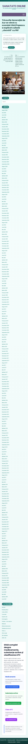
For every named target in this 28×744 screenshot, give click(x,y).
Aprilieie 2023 (5, 203)
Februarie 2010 (5, 573)
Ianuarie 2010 (5, 575)
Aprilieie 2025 (5, 147)
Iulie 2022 (4, 225)
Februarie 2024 (5, 180)
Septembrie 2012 (5, 500)
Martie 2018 (4, 346)
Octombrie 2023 (5, 189)
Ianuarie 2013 (5, 491)
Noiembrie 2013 (5, 468)
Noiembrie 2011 (5, 524)
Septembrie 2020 (5, 276)
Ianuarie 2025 (5, 154)
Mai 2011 (4, 538)
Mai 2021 (4, 257)
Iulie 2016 (4, 393)
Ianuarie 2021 (5, 267)
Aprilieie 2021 (5, 260)
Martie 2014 (4, 458)
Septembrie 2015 (5, 416)
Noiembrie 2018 (5, 327)
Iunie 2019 (4, 311)
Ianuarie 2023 (5, 210)
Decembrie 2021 (5, 241)
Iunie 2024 (4, 171)
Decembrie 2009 (5, 578)
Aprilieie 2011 (5, 540)
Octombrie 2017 (5, 358)
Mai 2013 (4, 482)
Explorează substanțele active (13, 703)
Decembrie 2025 (5, 129)
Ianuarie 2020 (5, 295)
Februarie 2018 (5, 348)
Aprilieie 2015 (5, 428)
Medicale (4, 623)
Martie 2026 (4, 122)
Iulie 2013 (4, 477)
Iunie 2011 (4, 536)
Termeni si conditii (11, 739)
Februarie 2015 (5, 433)
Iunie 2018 (4, 339)
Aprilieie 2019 (5, 316)
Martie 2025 (4, 150)
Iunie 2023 (4, 199)
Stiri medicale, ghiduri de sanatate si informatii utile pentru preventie (14, 9)
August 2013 (4, 475)
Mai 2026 (4, 117)
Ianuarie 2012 (5, 519)
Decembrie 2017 (5, 353)
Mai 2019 (4, 313)
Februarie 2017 (5, 377)
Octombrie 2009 (5, 582)
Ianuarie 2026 (5, 126)
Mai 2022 (4, 229)
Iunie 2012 (4, 507)
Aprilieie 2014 (5, 456)
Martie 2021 (4, 262)
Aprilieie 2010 (5, 568)
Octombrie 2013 (5, 470)
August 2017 (4, 362)
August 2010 (4, 559)
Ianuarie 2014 (5, 463)
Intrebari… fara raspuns (7, 621)
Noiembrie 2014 (5, 440)
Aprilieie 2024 (5, 175)
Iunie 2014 (4, 451)
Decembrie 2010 (5, 550)
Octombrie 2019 (5, 302)
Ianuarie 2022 (5, 239)
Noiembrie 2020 (5, 271)
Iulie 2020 (4, 281)
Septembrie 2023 (5, 192)
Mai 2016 (4, 398)
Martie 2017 (4, 374)
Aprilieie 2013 (5, 484)
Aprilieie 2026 (5, 119)
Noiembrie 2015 (5, 412)
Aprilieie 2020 (5, 288)
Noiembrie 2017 (5, 355)
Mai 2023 (4, 201)
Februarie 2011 (5, 545)
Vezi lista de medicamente (12, 686)
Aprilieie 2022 (5, 232)
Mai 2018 (4, 341)
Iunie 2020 (4, 283)
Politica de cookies (12, 742)
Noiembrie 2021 (5, 243)
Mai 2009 (4, 594)
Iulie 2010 (4, 561)
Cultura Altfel (5, 612)
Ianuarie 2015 (5, 435)
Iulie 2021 (4, 253)
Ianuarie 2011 (5, 547)
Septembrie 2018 (5, 332)
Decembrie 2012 (5, 493)
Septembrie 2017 (5, 360)
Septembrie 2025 (5, 136)
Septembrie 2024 (5, 164)
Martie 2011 (4, 543)
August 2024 (4, 166)
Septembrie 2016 (5, 388)
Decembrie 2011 (5, 522)
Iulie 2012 (4, 505)
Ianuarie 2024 (5, 182)
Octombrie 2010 (5, 554)
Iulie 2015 (4, 421)
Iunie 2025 (4, 143)
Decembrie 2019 (5, 297)
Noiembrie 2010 (5, 552)
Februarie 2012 (5, 517)
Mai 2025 (4, 145)
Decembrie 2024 (5, 157)
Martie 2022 (4, 234)
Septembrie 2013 (5, 472)
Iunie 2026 (4, 115)
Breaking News (11, 47)
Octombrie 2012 (5, 498)
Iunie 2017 (4, 367)
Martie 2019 (4, 318)
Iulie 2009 (4, 589)
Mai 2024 (4, 173)
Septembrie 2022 (5, 220)
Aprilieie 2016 (5, 400)
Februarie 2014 (5, 461)
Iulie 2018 (4, 337)
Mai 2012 (4, 510)
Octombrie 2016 (5, 386)
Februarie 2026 (5, 124)
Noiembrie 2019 (5, 299)
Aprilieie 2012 (5, 512)
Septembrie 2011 (5, 529)
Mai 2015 (4, 426)
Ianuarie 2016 (5, 407)
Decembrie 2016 (5, 381)
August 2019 (4, 306)
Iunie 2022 (4, 227)
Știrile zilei (4, 637)
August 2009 (4, 587)
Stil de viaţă (4, 633)
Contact (18, 742)
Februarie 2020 (5, 292)
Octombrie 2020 (5, 274)
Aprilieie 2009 (5, 596)
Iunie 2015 (4, 423)
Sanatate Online (14, 6)
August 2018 (4, 334)
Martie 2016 (4, 402)
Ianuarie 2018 (5, 351)
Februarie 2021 (5, 264)
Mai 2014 (4, 454)
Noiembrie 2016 (5, 384)
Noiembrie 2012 (5, 496)
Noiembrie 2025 (5, 131)
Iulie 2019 (4, 309)
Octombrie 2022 (5, 218)
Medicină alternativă (6, 626)
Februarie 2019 (5, 320)
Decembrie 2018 (5, 325)
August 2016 (4, 391)
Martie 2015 (4, 430)
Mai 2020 (4, 285)
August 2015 (4, 419)
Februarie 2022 (5, 236)
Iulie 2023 (4, 196)
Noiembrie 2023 (5, 187)
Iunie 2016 (4, 395)
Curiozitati (4, 614)
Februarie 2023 (5, 208)
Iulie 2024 (4, 168)
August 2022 (4, 222)
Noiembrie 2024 (5, 159)
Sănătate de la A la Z (6, 628)
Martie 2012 (4, 514)
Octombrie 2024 (5, 161)
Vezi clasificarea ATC (11, 719)
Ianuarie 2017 (5, 379)
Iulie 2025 (4, 140)
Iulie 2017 (4, 365)
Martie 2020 (4, 290)
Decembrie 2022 (5, 213)
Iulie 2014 (4, 449)
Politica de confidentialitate (21, 739)
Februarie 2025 (5, 152)
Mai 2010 (4, 566)
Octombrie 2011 (5, 526)
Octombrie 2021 (5, 246)
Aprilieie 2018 (5, 344)
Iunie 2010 (4, 564)
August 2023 (4, 194)
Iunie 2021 (4, 255)
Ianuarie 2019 (5, 323)
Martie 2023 (4, 206)
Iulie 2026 (4, 112)
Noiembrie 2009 (5, 580)
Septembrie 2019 (5, 304)
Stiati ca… (4, 630)
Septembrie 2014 (5, 444)
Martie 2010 (4, 571)
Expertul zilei (4, 616)
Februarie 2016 (5, 405)
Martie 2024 (4, 178)
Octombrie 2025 (5, 133)
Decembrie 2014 (5, 437)
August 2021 (4, 250)
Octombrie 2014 (5, 442)
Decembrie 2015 (5, 409)
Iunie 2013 (4, 479)
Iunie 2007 (4, 599)
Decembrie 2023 (5, 185)
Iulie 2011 (4, 533)
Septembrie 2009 (5, 585)
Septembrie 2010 (5, 557)
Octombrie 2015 (5, 414)
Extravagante (4, 619)
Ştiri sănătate (5, 635)
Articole (3, 607)
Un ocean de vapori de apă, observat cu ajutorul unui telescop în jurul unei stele (8, 58)
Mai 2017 (4, 370)
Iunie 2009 (4, 592)
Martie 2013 (4, 486)
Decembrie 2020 (5, 269)
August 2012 (4, 503)
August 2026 (4, 110)
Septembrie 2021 (5, 248)
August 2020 (4, 278)
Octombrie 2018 (5, 330)
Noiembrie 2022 (5, 215)
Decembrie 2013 (5, 465)
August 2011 (4, 531)
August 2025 (4, 138)
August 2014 (4, 447)
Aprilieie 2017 (5, 372)
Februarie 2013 (5, 489)
